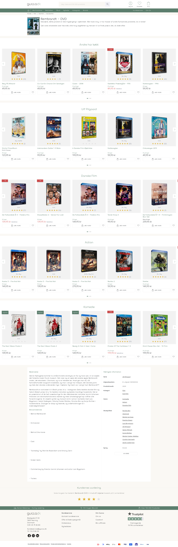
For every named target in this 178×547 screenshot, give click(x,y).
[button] (3, 64)
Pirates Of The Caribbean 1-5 (119, 346)
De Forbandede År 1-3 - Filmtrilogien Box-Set (157, 216)
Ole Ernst (125, 414)
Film (123, 391)
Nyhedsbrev (66, 526)
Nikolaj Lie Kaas (127, 417)
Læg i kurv (16, 92)
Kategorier (76, 10)
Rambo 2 (111, 281)
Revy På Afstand (8, 84)
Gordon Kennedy (128, 439)
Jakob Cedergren (128, 443)
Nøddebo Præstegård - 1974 (119, 84)
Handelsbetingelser (33, 544)
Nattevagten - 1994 (150, 84)
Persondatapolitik (45, 544)
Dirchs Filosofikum (9, 148)
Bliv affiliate (100, 523)
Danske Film (89, 176)
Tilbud (58, 10)
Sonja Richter (127, 433)
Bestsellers (49, 10)
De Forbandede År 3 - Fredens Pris (15, 215)
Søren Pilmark (127, 430)
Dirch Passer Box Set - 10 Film (155, 346)
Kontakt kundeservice (70, 516)
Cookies (69, 544)
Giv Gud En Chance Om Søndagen (50, 84)
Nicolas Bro (126, 411)
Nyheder (66, 10)
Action (89, 242)
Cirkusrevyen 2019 (150, 148)
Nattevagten (113, 148)
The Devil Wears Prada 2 (12, 346)
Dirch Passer (6, 150)
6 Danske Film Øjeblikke (82, 148)
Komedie (89, 307)
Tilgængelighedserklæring (58, 544)
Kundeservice (138, 10)
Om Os (148, 10)
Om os (98, 516)
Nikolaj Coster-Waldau (130, 436)
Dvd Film (125, 394)
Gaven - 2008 (77, 84)
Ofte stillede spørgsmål (71, 520)
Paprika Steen (127, 420)
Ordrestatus (66, 523)
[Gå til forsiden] (34, 513)
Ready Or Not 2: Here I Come (83, 346)
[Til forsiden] (34, 4)
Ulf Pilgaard (89, 109)
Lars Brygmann (127, 423)
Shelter (145, 281)
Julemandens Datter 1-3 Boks (49, 148)
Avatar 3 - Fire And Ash (11, 281)
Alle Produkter (37, 10)
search (107, 4)
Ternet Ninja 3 (113, 215)
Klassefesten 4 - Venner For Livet (50, 215)
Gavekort (99, 520)
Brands (85, 10)
